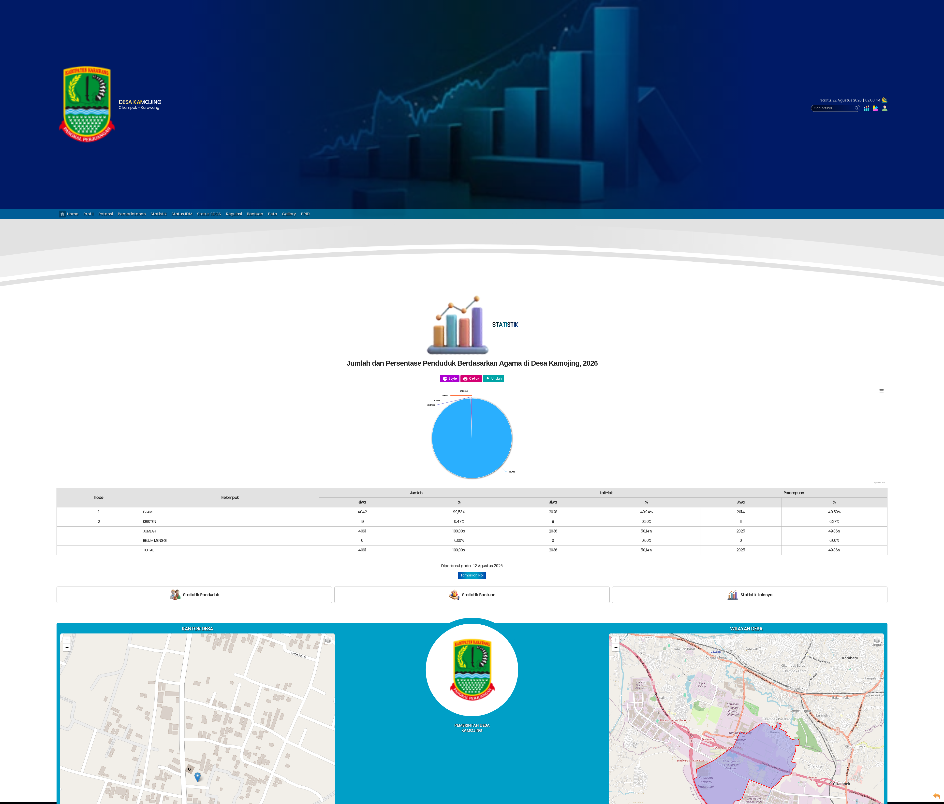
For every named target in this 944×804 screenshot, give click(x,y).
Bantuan (255, 214)
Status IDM (182, 214)
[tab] (194, 595)
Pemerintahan (132, 214)
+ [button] (67, 640)
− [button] (67, 647)
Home (72, 214)
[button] (873, 108)
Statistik (159, 214)
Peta (272, 214)
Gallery (289, 214)
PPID (305, 214)
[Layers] (328, 640)
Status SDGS (209, 214)
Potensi (105, 214)
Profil (88, 214)
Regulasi (234, 214)
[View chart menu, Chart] (881, 391)
